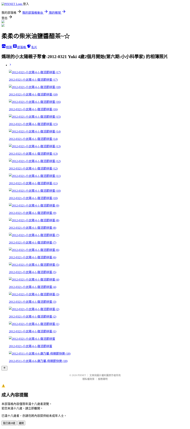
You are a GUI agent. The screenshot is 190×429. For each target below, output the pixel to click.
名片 (34, 47)
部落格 (22, 47)
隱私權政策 (88, 379)
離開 (21, 423)
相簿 (9, 47)
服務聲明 (103, 379)
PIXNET (82, 375)
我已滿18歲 (9, 423)
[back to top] (4, 368)
